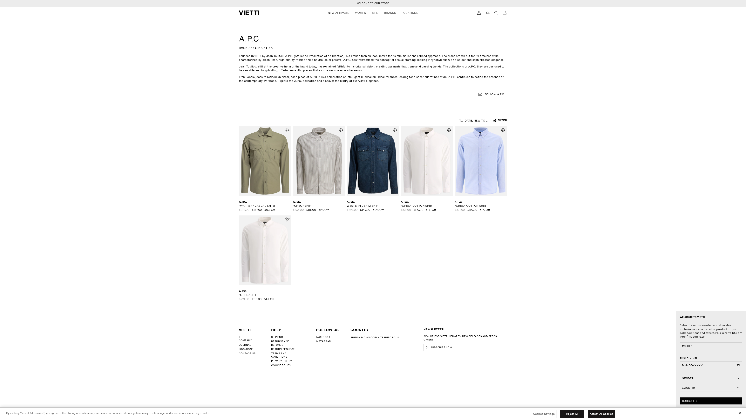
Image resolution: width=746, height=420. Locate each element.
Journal (245, 344)
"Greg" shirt (249, 295)
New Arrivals (338, 13)
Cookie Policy (281, 365)
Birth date (688, 358)
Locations (246, 349)
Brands (390, 13)
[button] (338, 13)
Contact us (247, 353)
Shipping (277, 337)
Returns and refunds (280, 343)
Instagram (323, 341)
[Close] (740, 317)
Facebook (323, 337)
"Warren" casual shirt (257, 206)
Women (360, 13)
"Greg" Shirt (303, 206)
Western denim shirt (363, 206)
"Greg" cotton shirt (417, 206)
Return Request (283, 349)
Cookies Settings (544, 414)
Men (375, 13)
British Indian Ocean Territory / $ (374, 337)
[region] (373, 413)
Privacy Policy (281, 361)
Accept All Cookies (601, 414)
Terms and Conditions (279, 355)
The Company (245, 338)
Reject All (572, 414)
